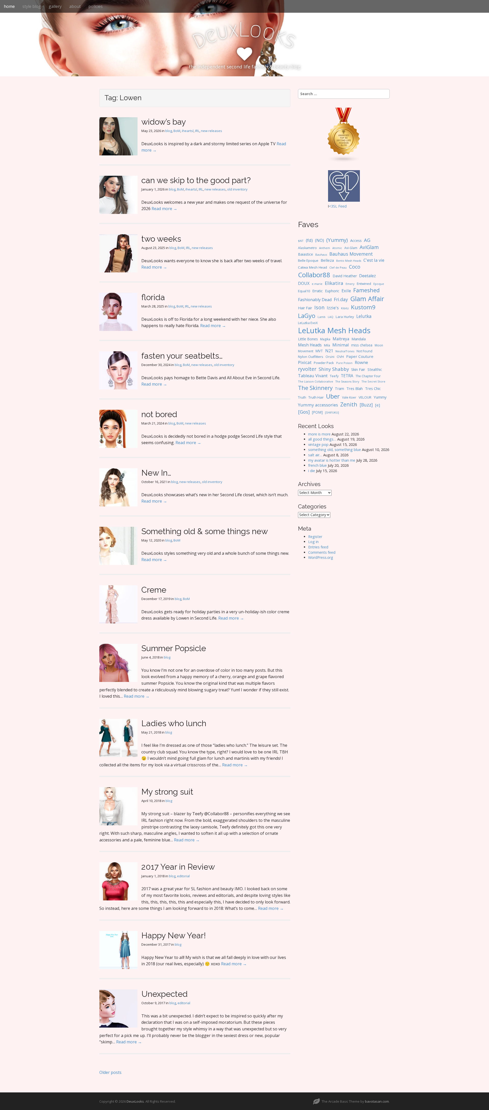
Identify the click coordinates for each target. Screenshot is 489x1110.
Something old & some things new (204, 531)
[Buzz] (366, 405)
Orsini (329, 357)
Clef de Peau (338, 267)
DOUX (303, 283)
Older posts (110, 1072)
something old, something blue (334, 449)
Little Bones (308, 339)
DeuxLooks (135, 1101)
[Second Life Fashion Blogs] (343, 134)
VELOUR (365, 397)
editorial (183, 876)
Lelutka (364, 316)
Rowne (361, 362)
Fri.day (341, 299)
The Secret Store (373, 381)
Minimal (340, 345)
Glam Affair (367, 298)
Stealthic (375, 369)
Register (315, 536)
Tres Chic (373, 388)
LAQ (330, 317)
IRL (197, 130)
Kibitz (345, 308)
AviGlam (369, 247)
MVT (319, 350)
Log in (313, 541)
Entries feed (318, 547)
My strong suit (167, 791)
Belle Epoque (308, 260)
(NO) (319, 240)
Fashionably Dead (315, 299)
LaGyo (306, 316)
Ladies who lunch (173, 723)
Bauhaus (321, 254)
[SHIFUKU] (332, 412)
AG (367, 240)
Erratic (317, 290)
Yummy (380, 397)
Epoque (378, 284)
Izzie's (333, 308)
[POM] (317, 412)
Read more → (164, 208)
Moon (379, 345)
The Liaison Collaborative (315, 381)
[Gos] (304, 411)
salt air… (315, 454)
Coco (354, 266)
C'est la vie (373, 260)
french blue (317, 465)
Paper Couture (359, 356)
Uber (333, 396)
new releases (211, 130)
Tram (339, 388)
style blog (31, 6)
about (75, 6)
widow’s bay (163, 121)
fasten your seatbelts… (182, 355)
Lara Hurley (345, 316)
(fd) (309, 240)
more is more (319, 434)
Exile (346, 291)
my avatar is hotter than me (331, 460)
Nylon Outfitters (310, 356)
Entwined (364, 283)
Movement (305, 351)
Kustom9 (363, 307)
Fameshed (366, 290)
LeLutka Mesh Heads (334, 330)
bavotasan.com (377, 1101)
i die (311, 470)
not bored (159, 414)
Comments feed (321, 552)
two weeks (161, 238)
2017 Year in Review (178, 866)
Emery (350, 284)
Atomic (337, 248)
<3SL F (334, 206)
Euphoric (332, 290)
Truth (302, 397)
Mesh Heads (310, 345)
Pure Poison (344, 363)
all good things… (322, 439)
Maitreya (341, 339)
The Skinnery (315, 387)
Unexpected (164, 994)
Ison (319, 307)
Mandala (358, 339)
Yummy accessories (318, 405)
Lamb (321, 317)
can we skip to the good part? (196, 180)
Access (356, 240)
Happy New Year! (173, 935)
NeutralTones (344, 351)
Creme (153, 589)
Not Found (364, 351)
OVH (340, 356)
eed (343, 206)
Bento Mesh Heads (348, 260)
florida (153, 297)
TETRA (347, 375)
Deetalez (367, 276)
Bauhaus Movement (351, 254)
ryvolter (307, 369)
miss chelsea (361, 345)
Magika (325, 339)
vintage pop (318, 444)
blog (168, 130)
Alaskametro (307, 248)
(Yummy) (337, 239)
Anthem (324, 248)
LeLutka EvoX (308, 322)
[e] (377, 404)
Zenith (348, 404)
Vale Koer (349, 397)
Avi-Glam (350, 248)
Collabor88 (314, 274)
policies (95, 6)
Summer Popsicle (173, 648)
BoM (176, 130)
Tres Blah (354, 388)
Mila (327, 345)
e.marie (317, 284)
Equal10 (304, 291)
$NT (301, 241)
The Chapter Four (368, 376)
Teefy (334, 376)
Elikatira (334, 283)
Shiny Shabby (334, 369)
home (9, 6)
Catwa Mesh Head (312, 267)
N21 (329, 351)
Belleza (327, 260)
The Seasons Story (347, 381)
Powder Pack (324, 362)
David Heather (345, 275)
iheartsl (188, 130)
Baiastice (305, 254)
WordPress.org (320, 557)
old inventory (237, 189)
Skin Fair (358, 369)
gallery (55, 6)
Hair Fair (305, 307)
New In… (156, 472)
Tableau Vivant (313, 375)
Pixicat (304, 362)
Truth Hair (316, 397)
